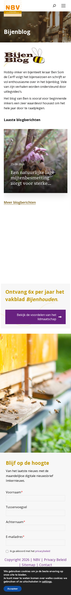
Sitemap (28, 564)
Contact (45, 564)
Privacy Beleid (55, 559)
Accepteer (12, 588)
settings (47, 581)
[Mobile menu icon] (63, 6)
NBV (36, 559)
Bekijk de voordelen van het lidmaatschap (36, 317)
